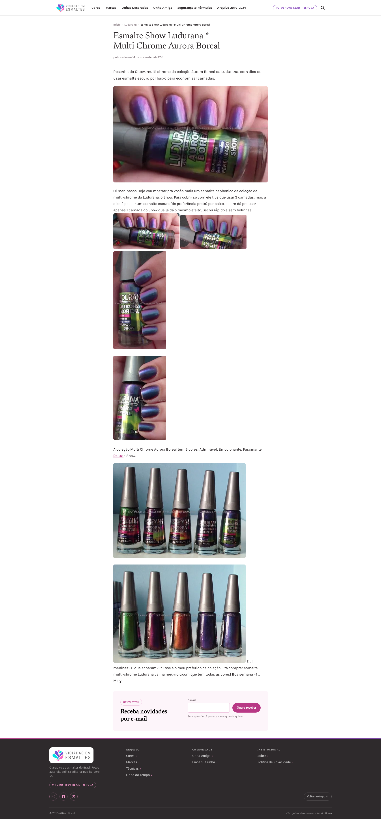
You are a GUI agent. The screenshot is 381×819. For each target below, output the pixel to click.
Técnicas (132, 768)
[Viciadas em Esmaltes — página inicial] (71, 755)
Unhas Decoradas (134, 8)
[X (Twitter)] (74, 796)
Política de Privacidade (274, 762)
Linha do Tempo (138, 775)
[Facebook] (63, 796)
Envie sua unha (203, 762)
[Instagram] (53, 796)
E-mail (192, 700)
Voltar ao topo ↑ (317, 796)
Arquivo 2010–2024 (231, 8)
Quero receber (246, 707)
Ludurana (130, 24)
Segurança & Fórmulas (194, 8)
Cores (96, 8)
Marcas (110, 8)
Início (117, 24)
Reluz (118, 455)
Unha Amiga (162, 8)
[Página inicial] (70, 8)
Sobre (262, 756)
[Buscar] (323, 8)
